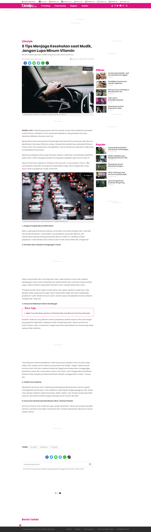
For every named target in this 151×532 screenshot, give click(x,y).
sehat (24, 169)
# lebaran (44, 447)
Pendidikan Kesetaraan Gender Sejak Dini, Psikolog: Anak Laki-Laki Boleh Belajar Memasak (117, 82)
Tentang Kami (89, 529)
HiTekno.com (79, 1)
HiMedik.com (114, 1)
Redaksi (77, 529)
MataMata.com (55, 1)
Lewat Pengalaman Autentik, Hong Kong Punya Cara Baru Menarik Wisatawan (118, 182)
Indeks (85, 6)
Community (60, 6)
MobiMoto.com (91, 1)
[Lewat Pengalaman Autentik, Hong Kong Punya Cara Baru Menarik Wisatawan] (101, 183)
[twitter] (29, 63)
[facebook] (25, 63)
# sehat (54, 447)
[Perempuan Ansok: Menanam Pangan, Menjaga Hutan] (101, 167)
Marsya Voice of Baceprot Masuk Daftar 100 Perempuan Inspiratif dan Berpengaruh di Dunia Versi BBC (118, 91)
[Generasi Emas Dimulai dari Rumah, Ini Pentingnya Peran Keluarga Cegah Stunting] (101, 150)
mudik (24, 133)
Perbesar (89, 69)
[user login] (112, 6)
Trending (45, 6)
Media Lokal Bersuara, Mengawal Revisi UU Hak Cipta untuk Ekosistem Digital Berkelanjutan (117, 157)
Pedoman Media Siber (105, 529)
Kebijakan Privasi (123, 529)
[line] (34, 63)
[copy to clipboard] (47, 63)
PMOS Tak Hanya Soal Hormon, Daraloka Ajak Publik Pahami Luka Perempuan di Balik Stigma (117, 173)
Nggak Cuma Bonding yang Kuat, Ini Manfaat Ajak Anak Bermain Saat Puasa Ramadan (58, 313)
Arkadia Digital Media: (30, 1)
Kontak (68, 529)
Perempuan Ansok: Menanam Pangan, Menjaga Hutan (115, 165)
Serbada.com (125, 1)
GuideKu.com (102, 1)
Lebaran (30, 133)
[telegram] (38, 63)
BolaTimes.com (67, 1)
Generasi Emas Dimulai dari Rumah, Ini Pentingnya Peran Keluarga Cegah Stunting (118, 148)
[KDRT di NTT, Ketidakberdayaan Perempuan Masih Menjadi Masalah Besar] (101, 100)
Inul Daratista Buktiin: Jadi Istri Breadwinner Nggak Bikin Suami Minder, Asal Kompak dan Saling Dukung (118, 74)
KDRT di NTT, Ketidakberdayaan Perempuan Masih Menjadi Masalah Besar (118, 99)
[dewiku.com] (30, 6)
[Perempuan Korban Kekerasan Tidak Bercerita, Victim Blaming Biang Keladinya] (101, 109)
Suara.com (44, 1)
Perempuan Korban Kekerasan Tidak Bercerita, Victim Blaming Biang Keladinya (118, 107)
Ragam (73, 6)
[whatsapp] (43, 63)
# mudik (33, 447)
